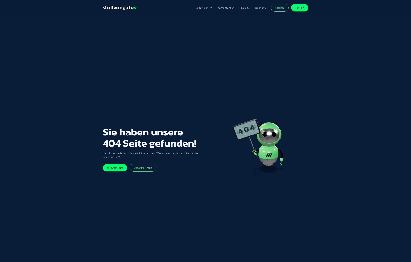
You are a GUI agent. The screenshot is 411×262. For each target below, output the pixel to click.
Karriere (279, 7)
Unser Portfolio (143, 167)
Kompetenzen (226, 7)
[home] (120, 7)
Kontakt (299, 7)
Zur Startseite (115, 167)
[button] (204, 7)
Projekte (245, 7)
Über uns (260, 7)
